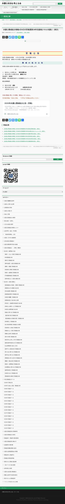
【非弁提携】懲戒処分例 (10, 291)
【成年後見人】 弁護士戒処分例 (12, 278)
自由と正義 (7, 214)
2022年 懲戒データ (9, 397)
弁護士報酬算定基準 (9, 200)
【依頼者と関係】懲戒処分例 (11, 269)
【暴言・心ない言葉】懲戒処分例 (12, 254)
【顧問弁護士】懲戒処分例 (11, 370)
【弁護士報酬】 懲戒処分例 (11, 297)
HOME (3, 19)
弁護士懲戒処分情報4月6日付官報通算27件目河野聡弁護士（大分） (17, 24)
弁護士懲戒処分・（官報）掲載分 (16, 19)
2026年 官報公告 (8, 382)
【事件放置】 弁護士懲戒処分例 (12, 263)
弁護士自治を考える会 (11, 3)
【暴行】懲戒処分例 (9, 260)
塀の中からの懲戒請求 (9, 478)
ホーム (4, 488)
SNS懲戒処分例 (8, 257)
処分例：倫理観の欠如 (9, 251)
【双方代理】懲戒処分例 (10, 336)
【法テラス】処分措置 (9, 465)
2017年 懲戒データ (9, 413)
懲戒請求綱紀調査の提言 (10, 448)
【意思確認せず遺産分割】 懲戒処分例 (14, 318)
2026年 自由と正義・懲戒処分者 (12, 385)
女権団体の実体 (8, 207)
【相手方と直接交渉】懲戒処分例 (12, 349)
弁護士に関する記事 (9, 204)
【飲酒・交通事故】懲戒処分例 (12, 364)
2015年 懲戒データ (9, 419)
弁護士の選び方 (8, 211)
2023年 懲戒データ (9, 394)
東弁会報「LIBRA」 (9, 221)
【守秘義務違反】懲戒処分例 (11, 275)
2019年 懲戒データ (9, 407)
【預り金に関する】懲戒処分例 (12, 352)
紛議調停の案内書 (8, 444)
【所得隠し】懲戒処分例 (10, 321)
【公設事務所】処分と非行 (11, 345)
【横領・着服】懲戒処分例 (11, 266)
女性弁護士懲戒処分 (9, 241)
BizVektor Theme (32, 499)
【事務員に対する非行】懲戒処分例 (13, 358)
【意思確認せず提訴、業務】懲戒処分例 (14, 285)
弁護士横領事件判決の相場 (11, 244)
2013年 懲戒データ (9, 425)
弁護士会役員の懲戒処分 (10, 471)
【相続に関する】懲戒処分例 (11, 312)
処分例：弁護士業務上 (9, 281)
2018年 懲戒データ (9, 410)
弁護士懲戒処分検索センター (11, 227)
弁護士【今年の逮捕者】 (10, 237)
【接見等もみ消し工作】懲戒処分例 (13, 339)
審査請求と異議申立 (9, 455)
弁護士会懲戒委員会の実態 (11, 451)
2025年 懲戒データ (9, 388)
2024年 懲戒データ (9, 391)
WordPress (24, 499)
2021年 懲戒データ (9, 400)
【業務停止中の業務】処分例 (11, 288)
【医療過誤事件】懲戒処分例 (11, 294)
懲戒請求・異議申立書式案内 (11, 438)
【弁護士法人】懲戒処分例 (11, 373)
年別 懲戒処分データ (9, 379)
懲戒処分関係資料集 (9, 458)
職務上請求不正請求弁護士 (11, 475)
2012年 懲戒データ (9, 428)
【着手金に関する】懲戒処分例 (12, 355)
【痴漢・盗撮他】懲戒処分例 (11, 272)
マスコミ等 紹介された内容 (11, 481)
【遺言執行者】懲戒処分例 (11, 315)
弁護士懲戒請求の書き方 (10, 441)
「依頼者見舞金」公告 (9, 234)
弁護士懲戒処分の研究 (9, 434)
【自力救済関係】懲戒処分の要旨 (12, 324)
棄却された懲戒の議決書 (10, 461)
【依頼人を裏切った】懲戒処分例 (12, 306)
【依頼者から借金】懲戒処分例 (12, 327)
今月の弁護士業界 (8, 224)
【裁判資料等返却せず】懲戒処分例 (13, 342)
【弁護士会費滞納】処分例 (11, 309)
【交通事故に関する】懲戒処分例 (12, 367)
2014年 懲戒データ (9, 422)
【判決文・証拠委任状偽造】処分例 (13, 303)
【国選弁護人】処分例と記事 (11, 300)
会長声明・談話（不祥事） (11, 231)
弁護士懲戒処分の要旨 (9, 217)
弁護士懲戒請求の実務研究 (11, 431)
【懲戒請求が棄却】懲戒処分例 (12, 376)
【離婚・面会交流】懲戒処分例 (12, 361)
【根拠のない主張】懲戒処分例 (12, 330)
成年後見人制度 (8, 468)
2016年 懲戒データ (9, 416)
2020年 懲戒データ (9, 403)
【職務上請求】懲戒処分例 (11, 333)
